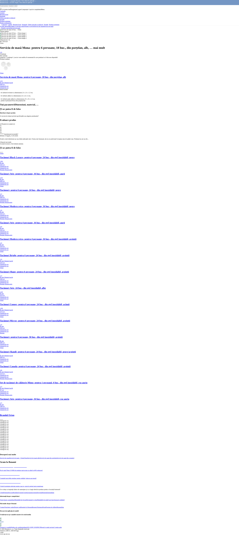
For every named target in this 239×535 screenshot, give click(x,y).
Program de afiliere (51, 507)
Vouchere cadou (9, 507)
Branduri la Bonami (26, 507)
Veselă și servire (29, 26)
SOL (28, 527)
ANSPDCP (37, 527)
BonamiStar (60, 507)
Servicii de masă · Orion (17, 458)
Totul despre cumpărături (7, 500)
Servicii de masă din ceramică (65, 458)
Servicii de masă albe (33, 458)
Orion (25, 458)
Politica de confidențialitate (19, 527)
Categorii (6, 26)
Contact (2, 507)
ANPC (32, 527)
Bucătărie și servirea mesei (17, 26)
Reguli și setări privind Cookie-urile (51, 527)
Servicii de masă (48, 26)
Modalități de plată (42, 500)
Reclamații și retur (32, 500)
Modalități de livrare (21, 500)
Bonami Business (37, 507)
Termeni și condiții (5, 527)
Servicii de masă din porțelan (48, 458)
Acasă (2, 26)
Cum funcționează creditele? (56, 500)
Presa (44, 507)
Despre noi (17, 507)
